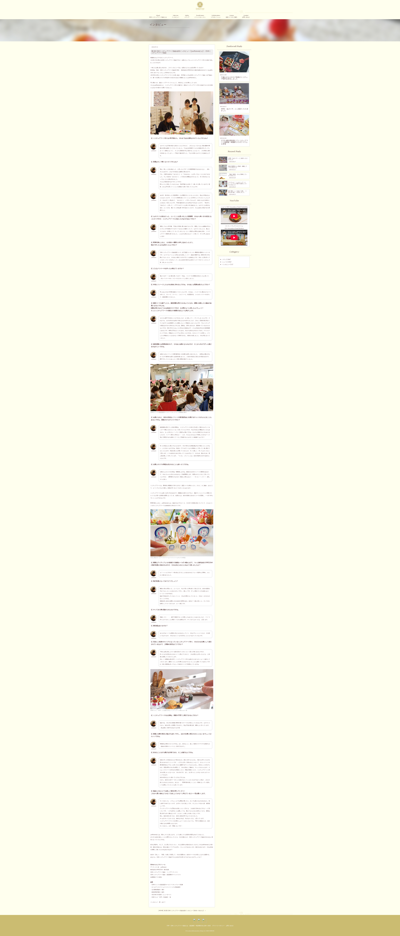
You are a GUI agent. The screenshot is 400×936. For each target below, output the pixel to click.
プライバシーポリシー (218, 926)
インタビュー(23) (227, 264)
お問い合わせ (229, 926)
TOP (168, 926)
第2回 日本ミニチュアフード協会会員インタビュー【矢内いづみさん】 (184, 910)
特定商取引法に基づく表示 (203, 926)
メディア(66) (226, 259)
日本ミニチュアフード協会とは (179, 926)
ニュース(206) (226, 262)
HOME (161, 910)
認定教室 (191, 926)
